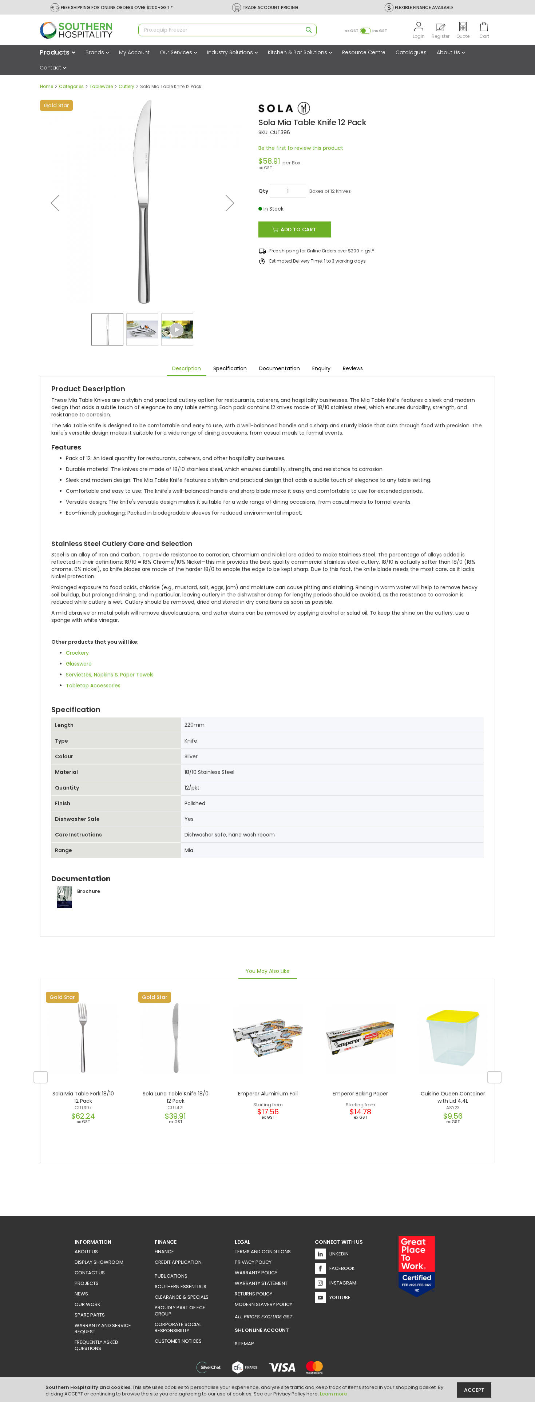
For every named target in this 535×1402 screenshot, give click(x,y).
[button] (55, 202)
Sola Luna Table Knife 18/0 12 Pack (176, 1097)
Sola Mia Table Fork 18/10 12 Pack (83, 1097)
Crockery (77, 652)
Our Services (177, 52)
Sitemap (244, 1343)
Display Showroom (99, 1262)
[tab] (186, 369)
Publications (171, 1276)
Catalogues (411, 52)
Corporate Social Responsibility (178, 1327)
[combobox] (227, 30)
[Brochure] (75, 906)
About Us (449, 52)
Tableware (101, 86)
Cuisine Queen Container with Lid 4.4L (453, 1097)
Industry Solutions (230, 52)
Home (46, 86)
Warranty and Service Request (103, 1328)
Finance (164, 1251)
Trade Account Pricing (270, 7)
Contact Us (90, 1272)
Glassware (79, 663)
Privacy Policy (253, 1262)
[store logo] (85, 30)
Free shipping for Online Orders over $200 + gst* (321, 251)
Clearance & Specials (182, 1297)
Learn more (333, 1393)
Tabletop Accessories (93, 685)
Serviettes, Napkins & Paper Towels (110, 674)
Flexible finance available (424, 7)
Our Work (87, 1304)
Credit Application (178, 1262)
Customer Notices (178, 1341)
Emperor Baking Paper (360, 1093)
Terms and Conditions (263, 1251)
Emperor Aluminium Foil (268, 1093)
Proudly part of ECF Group (180, 1310)
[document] (268, 1390)
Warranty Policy (256, 1272)
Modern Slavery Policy (263, 1304)
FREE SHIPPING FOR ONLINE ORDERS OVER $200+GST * (117, 7)
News (81, 1293)
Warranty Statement (261, 1283)
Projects (87, 1283)
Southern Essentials (180, 1286)
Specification (230, 368)
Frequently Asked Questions (96, 1345)
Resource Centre (363, 52)
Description (186, 368)
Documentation (279, 368)
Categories (71, 86)
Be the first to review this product (300, 148)
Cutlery (126, 86)
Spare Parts (90, 1314)
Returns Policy (253, 1293)
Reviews (353, 368)
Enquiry (321, 368)
